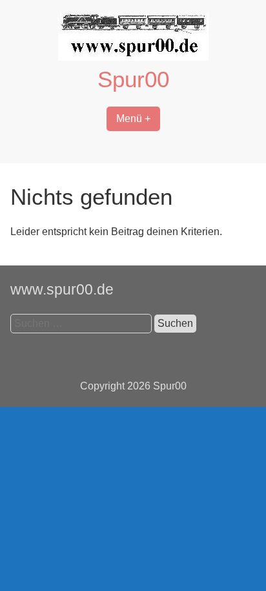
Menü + (133, 118)
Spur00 (133, 79)
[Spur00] (133, 57)
